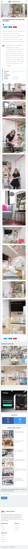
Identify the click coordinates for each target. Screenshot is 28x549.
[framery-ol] (14, 401)
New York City (14, 24)
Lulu (3, 31)
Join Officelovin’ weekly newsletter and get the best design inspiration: (14, 489)
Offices (16, 525)
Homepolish (21, 41)
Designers (17, 527)
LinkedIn (3, 537)
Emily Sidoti (15, 78)
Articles (16, 530)
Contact (3, 530)
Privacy (2, 527)
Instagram (3, 539)
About (2, 525)
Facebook (3, 535)
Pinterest (3, 541)
